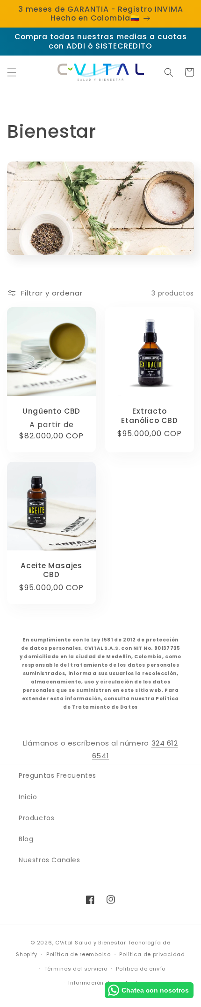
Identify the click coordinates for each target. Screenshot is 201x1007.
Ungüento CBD (51, 411)
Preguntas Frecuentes (57, 775)
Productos (36, 818)
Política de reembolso (78, 954)
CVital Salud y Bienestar (90, 942)
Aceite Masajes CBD (51, 570)
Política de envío (140, 968)
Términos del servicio (76, 968)
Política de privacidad (152, 954)
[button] (11, 72)
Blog (26, 839)
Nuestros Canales (49, 860)
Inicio (28, 797)
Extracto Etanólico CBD (149, 415)
